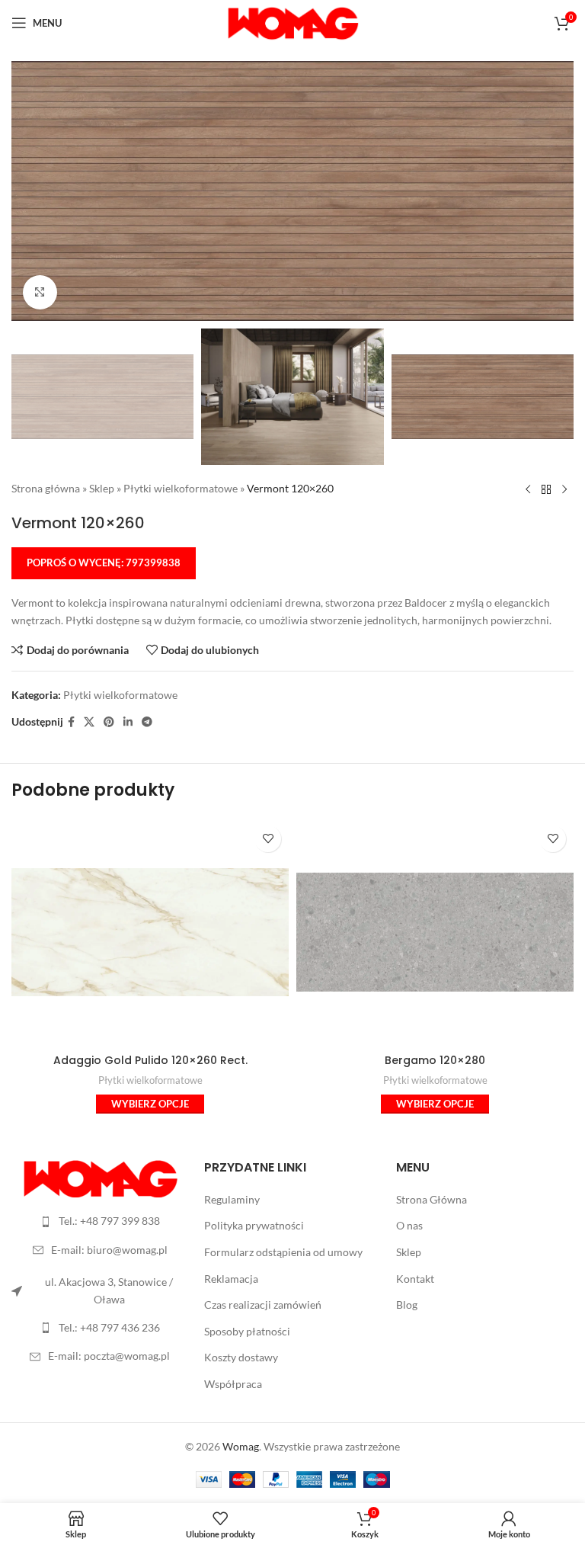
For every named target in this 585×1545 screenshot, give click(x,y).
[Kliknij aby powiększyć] (40, 292)
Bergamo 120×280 (435, 1060)
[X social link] (89, 722)
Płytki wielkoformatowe (180, 488)
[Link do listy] (100, 1221)
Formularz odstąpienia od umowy (283, 1251)
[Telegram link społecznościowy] (147, 722)
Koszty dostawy (241, 1357)
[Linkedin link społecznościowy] (128, 722)
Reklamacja (231, 1278)
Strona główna (45, 488)
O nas (409, 1225)
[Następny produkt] (564, 489)
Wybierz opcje (150, 1104)
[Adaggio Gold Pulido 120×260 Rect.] (150, 932)
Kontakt (415, 1278)
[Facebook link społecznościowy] (71, 722)
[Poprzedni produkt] (528, 489)
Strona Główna (431, 1199)
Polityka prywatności (254, 1225)
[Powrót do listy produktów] (546, 489)
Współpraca (233, 1383)
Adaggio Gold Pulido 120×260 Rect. (150, 1060)
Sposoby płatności (247, 1331)
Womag (240, 1446)
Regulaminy (232, 1199)
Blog (406, 1304)
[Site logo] (293, 21)
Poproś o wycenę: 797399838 (104, 562)
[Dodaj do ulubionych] (267, 838)
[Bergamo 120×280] (435, 932)
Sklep (101, 488)
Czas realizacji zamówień (262, 1304)
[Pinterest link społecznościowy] (109, 722)
